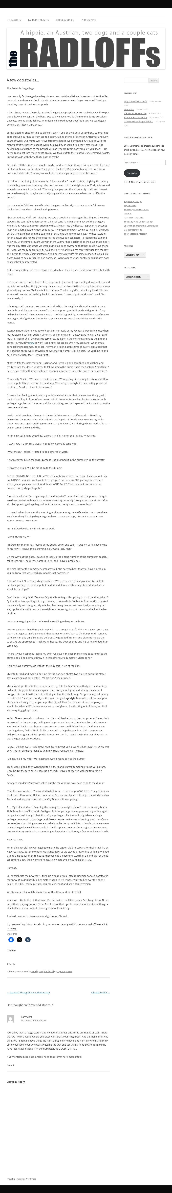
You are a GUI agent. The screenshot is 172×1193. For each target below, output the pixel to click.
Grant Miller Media (133, 229)
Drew (31, 342)
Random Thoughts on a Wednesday (28, 992)
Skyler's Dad (130, 205)
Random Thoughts (38, 20)
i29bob (127, 213)
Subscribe (132, 173)
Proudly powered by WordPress (21, 1178)
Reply (9, 1064)
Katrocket (26, 1016)
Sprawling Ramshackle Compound (141, 225)
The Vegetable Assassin (135, 233)
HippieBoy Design (65, 20)
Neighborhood (46, 971)
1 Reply (11, 964)
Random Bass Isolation (135, 117)
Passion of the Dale (133, 217)
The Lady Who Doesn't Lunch (138, 221)
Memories (129, 109)
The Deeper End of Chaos (136, 209)
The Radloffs (14, 20)
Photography (88, 20)
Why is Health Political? (135, 101)
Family (34, 971)
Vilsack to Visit (100, 992)
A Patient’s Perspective (135, 113)
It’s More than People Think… (138, 121)
